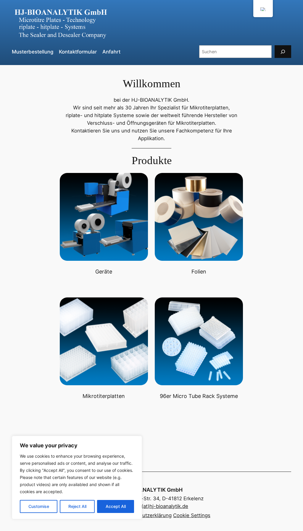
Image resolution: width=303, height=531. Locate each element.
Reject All (77, 506)
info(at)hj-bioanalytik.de (160, 506)
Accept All (116, 506)
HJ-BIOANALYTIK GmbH (152, 490)
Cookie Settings (191, 515)
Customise (38, 506)
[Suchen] (283, 51)
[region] (77, 477)
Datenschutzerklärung (146, 515)
